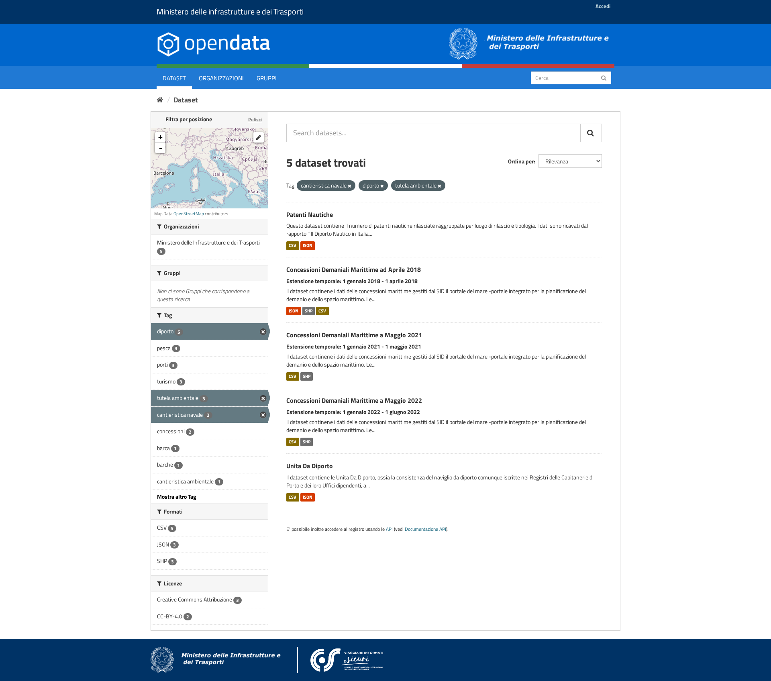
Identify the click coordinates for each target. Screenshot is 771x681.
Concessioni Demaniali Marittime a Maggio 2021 (354, 335)
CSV (292, 245)
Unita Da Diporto (309, 466)
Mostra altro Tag (176, 496)
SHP (308, 311)
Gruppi (267, 78)
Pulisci (255, 119)
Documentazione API (425, 529)
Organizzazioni (221, 78)
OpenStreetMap (188, 213)
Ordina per (521, 161)
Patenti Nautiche (309, 214)
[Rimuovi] (349, 186)
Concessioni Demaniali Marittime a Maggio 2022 (354, 400)
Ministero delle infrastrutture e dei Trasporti (230, 11)
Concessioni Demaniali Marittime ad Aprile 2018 (353, 269)
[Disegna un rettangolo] (258, 137)
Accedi (603, 6)
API (389, 529)
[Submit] (603, 77)
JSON (307, 245)
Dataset (174, 78)
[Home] (160, 99)
